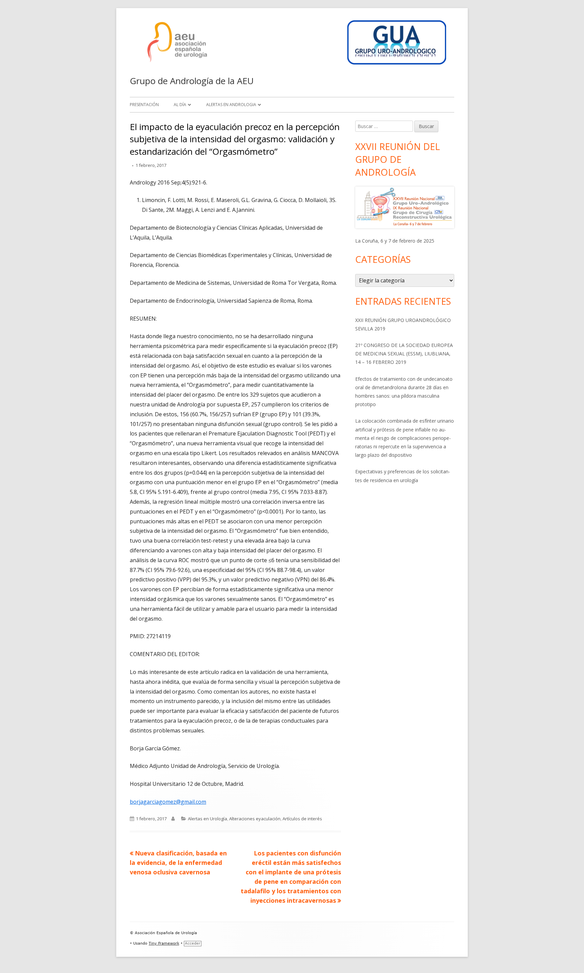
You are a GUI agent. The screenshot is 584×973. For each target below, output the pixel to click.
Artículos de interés (302, 819)
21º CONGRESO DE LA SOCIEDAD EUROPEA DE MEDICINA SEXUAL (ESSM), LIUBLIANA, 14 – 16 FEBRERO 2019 (404, 353)
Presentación (144, 104)
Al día (180, 104)
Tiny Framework (164, 943)
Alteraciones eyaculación (255, 819)
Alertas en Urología (207, 819)
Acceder (192, 943)
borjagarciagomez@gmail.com (168, 801)
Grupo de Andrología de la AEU (192, 81)
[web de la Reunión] (404, 207)
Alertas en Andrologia (231, 104)
